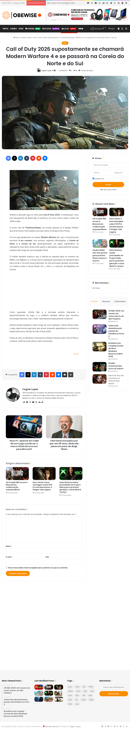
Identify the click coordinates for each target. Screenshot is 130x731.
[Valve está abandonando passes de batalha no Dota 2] (100, 329)
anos (70, 687)
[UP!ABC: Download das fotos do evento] (100, 367)
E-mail (9, 557)
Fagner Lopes (47, 70)
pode (70, 700)
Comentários (120, 301)
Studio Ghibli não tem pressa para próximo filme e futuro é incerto (100, 255)
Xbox (30, 37)
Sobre (91, 700)
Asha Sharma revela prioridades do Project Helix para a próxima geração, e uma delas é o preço (70, 487)
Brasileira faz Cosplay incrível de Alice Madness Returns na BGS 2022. (115, 350)
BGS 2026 (50, 28)
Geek (21, 28)
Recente (106, 301)
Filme (91, 687)
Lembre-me (99, 179)
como (77, 687)
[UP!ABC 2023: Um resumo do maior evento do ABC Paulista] (100, 314)
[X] (30, 402)
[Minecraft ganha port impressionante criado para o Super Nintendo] (48, 699)
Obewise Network (52, 726)
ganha (70, 691)
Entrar (108, 184)
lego (85, 691)
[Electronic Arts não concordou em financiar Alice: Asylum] (100, 379)
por (76, 700)
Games (13, 28)
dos (84, 687)
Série (70, 704)
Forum (33, 28)
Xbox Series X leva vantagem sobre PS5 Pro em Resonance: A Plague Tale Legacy (42, 486)
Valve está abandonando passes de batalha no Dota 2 (116, 331)
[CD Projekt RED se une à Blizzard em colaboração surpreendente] (17, 473)
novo (77, 695)
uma (77, 704)
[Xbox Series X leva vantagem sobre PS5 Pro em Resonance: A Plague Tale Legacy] (44, 473)
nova (70, 695)
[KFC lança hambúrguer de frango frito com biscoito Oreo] (38, 687)
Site (47, 557)
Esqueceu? (118, 173)
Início (5, 28)
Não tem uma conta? (108, 190)
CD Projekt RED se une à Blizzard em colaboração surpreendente (17, 486)
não (84, 695)
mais (92, 691)
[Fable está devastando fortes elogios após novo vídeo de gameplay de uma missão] (38, 699)
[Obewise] (21, 15)
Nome (9, 546)
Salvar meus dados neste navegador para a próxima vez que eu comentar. (38, 568)
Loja (70, 28)
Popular (94, 301)
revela (83, 700)
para (90, 695)
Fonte (76, 354)
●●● (80, 28)
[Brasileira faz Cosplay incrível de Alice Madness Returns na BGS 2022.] (100, 346)
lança (78, 691)
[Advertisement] (44, 292)
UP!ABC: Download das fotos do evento (116, 366)
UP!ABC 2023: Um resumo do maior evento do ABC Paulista (116, 315)
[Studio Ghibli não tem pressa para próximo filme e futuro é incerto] (100, 243)
